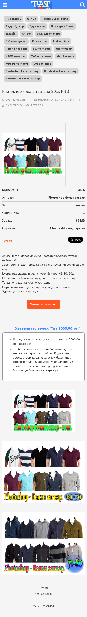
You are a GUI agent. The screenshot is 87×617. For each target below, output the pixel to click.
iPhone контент (16, 49)
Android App (61, 41)
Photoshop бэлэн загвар (22, 71)
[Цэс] (4, 4)
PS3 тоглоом (41, 49)
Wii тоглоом (64, 49)
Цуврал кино (42, 63)
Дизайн (11, 33)
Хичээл (26, 33)
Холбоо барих (43, 594)
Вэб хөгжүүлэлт (16, 41)
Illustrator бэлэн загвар (60, 71)
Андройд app (15, 26)
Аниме (31, 19)
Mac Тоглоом (66, 56)
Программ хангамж (55, 19)
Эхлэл (43, 588)
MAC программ (41, 56)
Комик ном (39, 41)
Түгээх (7, 241)
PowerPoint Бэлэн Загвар (23, 78)
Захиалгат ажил (48, 33)
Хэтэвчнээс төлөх (43, 304)
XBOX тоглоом (15, 56)
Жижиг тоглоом (17, 63)
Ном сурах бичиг (62, 26)
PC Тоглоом (14, 19)
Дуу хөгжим (37, 26)
